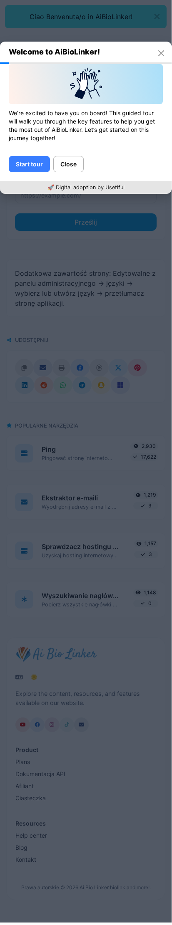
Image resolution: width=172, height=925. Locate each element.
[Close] (161, 53)
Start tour (29, 164)
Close (68, 164)
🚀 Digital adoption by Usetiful (86, 187)
